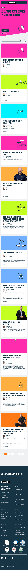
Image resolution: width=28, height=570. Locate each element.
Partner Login (18, 519)
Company (3, 525)
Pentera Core (4, 495)
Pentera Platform (5, 492)
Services (3, 510)
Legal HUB (23, 564)
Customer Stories (19, 499)
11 (19, 454)
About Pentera (4, 527)
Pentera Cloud (4, 497)
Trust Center (23, 567)
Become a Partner (19, 512)
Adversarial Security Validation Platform (6, 488)
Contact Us (4, 535)
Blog (16, 497)
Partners (17, 510)
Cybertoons (18, 494)
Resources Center (19, 504)
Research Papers (19, 489)
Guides (17, 501)
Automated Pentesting (20, 527)
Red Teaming (18, 530)
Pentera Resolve (5, 502)
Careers (3, 532)
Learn (17, 486)
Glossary (17, 492)
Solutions (18, 525)
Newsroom (3, 530)
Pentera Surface (5, 500)
